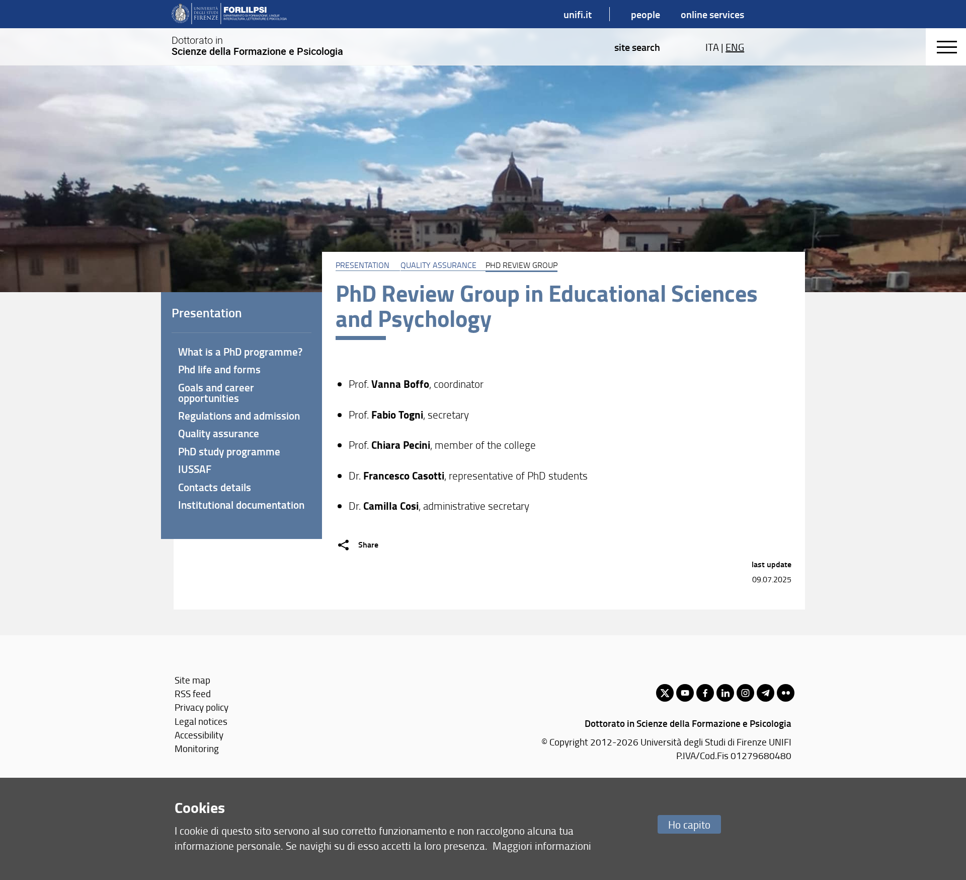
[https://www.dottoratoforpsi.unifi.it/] (229, 14)
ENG (735, 47)
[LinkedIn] (725, 693)
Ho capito (689, 824)
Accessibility (199, 734)
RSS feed (193, 693)
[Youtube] (685, 693)
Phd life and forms (219, 369)
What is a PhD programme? (240, 351)
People (645, 14)
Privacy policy (201, 707)
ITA (712, 47)
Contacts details (214, 487)
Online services (712, 14)
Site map (192, 680)
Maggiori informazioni (542, 845)
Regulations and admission (239, 415)
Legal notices (201, 721)
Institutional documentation (241, 504)
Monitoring (197, 748)
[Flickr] (785, 693)
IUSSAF (194, 469)
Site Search (637, 47)
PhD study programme (229, 451)
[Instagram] (745, 693)
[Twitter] (665, 693)
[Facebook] (705, 693)
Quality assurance (438, 264)
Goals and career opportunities (216, 392)
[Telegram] (765, 693)
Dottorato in (257, 46)
